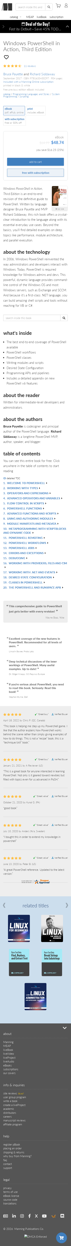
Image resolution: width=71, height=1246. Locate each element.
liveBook (42, 17)
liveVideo (8, 1053)
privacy (7, 1188)
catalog (14, 17)
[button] (3, 26)
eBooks (7, 1065)
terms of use (10, 1192)
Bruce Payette (13, 74)
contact (7, 1164)
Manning (8, 1042)
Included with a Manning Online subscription (28, 81)
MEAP (30, 17)
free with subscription (35, 172)
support (7, 1168)
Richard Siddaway (42, 74)
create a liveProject (14, 1105)
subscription (56, 17)
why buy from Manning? (17, 1156)
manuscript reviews (14, 1120)
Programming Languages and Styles (31, 94)
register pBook (11, 1144)
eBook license (11, 1196)
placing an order (12, 1148)
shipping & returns (13, 1152)
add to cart (35, 162)
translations (9, 1203)
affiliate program (12, 1124)
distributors (9, 1113)
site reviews (13, 1093)
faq (5, 1160)
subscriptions (10, 1069)
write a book (10, 1101)
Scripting (24, 96)
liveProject (9, 1057)
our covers (9, 1073)
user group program (14, 1097)
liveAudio (8, 1061)
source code (10, 1199)
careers (7, 1116)
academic (8, 1109)
